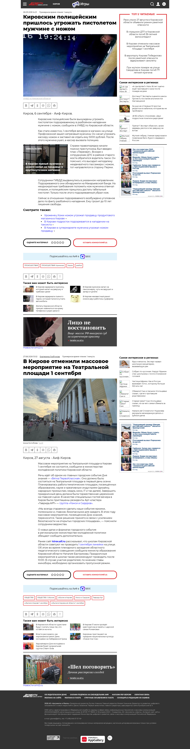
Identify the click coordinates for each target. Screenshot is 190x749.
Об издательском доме (56, 695)
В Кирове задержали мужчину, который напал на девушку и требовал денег (50, 289)
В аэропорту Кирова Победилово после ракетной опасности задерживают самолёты (143, 58)
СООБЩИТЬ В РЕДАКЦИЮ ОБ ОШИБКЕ (133, 698)
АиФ (41, 443)
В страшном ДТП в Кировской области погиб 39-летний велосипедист (143, 34)
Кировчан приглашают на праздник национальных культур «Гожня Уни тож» (98, 636)
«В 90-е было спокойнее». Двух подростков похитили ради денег (147, 117)
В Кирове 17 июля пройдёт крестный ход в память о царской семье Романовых (98, 626)
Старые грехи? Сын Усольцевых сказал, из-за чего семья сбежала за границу (148, 403)
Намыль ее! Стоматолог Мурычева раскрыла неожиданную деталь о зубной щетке (148, 413)
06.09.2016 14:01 (30, 12)
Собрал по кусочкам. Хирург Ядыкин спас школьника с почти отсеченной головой (149, 373)
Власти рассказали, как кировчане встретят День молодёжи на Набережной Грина (51, 636)
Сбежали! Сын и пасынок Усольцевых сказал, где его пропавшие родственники (149, 393)
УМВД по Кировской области (37, 98)
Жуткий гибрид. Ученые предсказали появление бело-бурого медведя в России (149, 137)
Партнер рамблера (70, 738)
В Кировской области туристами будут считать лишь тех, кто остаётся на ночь (51, 626)
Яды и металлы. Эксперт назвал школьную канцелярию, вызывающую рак (146, 363)
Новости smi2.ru (33, 347)
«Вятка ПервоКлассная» (65, 478)
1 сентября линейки (91, 544)
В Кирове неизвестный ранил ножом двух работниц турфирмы (98, 297)
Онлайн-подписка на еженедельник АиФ (89, 695)
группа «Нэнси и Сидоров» (76, 503)
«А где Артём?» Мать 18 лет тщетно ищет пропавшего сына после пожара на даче (148, 88)
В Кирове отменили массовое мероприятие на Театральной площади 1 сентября (143, 46)
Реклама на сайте (53, 698)
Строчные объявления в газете (99, 698)
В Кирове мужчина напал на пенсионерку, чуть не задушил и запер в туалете (98, 289)
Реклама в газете (73, 698)
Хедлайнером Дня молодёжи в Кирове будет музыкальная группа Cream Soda (50, 646)
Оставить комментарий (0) (95, 243)
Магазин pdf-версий (121, 695)
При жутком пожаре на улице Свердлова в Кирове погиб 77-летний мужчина (143, 70)
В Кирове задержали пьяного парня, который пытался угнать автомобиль (50, 298)
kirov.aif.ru (58, 541)
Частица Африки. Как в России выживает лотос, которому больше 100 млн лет (148, 383)
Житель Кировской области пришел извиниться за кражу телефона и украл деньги (49, 308)
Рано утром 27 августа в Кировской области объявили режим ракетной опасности (143, 22)
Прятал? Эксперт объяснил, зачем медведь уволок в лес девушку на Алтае (148, 128)
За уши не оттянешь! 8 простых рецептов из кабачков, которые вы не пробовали (149, 108)
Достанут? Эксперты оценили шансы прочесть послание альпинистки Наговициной (149, 98)
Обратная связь (141, 695)
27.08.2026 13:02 (30, 356)
